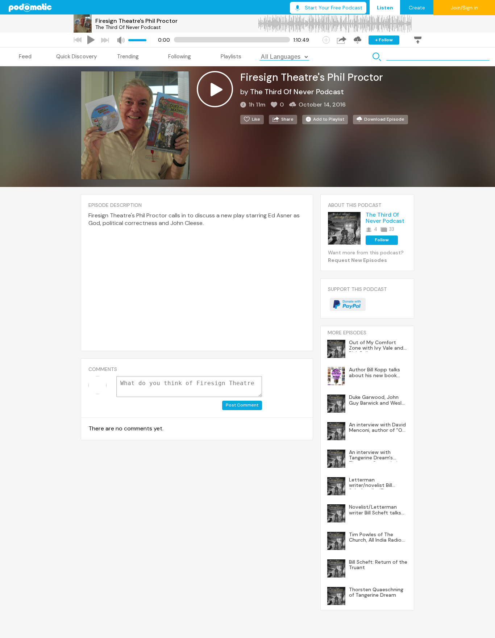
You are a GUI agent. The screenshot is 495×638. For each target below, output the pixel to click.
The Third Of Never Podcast (128, 27)
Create (417, 7)
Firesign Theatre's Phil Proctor (136, 21)
